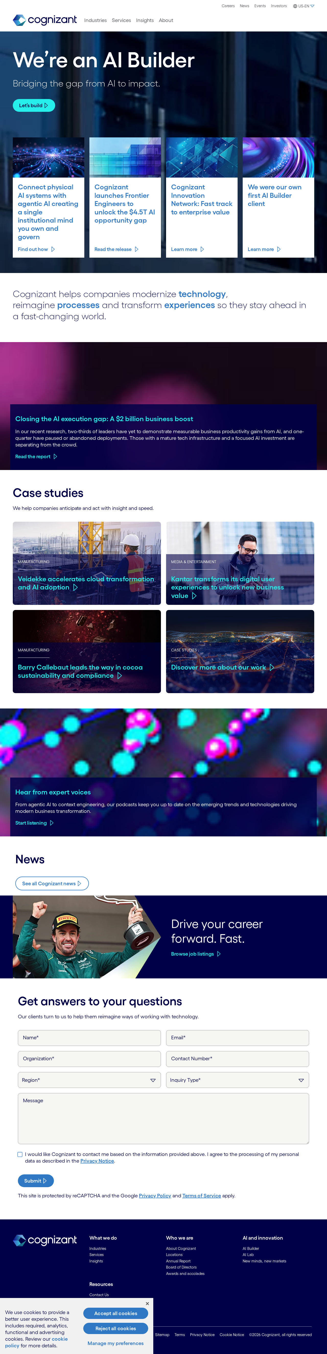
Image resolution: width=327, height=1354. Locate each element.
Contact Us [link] (99, 1295)
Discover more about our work (218, 667)
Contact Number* (192, 1058)
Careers (228, 6)
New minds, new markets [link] (264, 1261)
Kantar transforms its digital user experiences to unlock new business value (227, 587)
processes (78, 305)
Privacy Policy (155, 1195)
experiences (189, 305)
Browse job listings (192, 954)
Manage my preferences (116, 1343)
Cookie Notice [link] (232, 1335)
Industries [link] (97, 1248)
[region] (76, 1326)
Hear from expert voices (53, 792)
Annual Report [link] (178, 1261)
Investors (279, 6)
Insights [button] (145, 20)
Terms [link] (179, 1335)
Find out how (33, 249)
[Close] (147, 1303)
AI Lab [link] (248, 1254)
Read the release (113, 249)
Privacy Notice (97, 1161)
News (244, 6)
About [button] (166, 20)
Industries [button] (95, 20)
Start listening (31, 823)
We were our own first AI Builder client (275, 195)
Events (260, 6)
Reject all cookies (116, 1328)
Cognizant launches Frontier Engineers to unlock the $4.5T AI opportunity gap (125, 203)
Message (33, 1100)
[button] (303, 6)
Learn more (184, 249)
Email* (178, 1037)
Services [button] (121, 20)
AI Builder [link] (251, 1248)
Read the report (32, 456)
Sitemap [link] (162, 1335)
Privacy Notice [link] (202, 1335)
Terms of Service (201, 1195)
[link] (45, 20)
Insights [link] (96, 1261)
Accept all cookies (115, 1313)
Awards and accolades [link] (185, 1273)
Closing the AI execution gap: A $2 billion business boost (104, 418)
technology (202, 294)
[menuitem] (228, 6)
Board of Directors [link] (181, 1267)
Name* (31, 1037)
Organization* (38, 1058)
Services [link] (96, 1254)
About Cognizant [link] (181, 1248)
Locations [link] (174, 1254)
